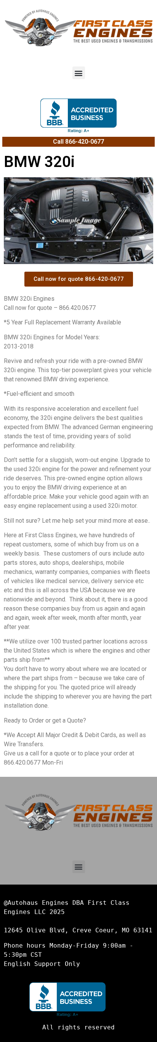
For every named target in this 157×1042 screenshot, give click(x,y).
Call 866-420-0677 (78, 141)
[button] (78, 72)
